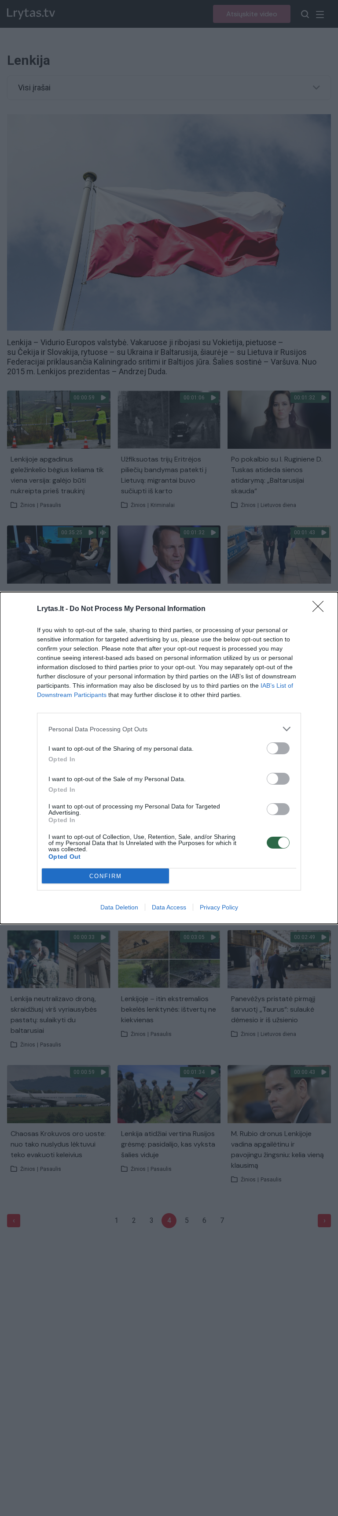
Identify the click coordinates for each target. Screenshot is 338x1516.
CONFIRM (105, 876)
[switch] (278, 748)
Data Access (169, 907)
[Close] (320, 609)
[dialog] (169, 758)
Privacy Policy (219, 907)
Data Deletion (119, 907)
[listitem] (169, 729)
